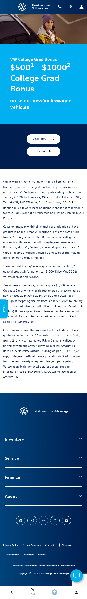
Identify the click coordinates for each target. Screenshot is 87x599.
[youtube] (66, 520)
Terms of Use (12, 554)
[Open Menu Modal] (7, 7)
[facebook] (20, 520)
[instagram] (32, 520)
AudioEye (28, 554)
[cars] (43, 520)
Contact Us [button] (43, 151)
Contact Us (51, 545)
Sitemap (66, 545)
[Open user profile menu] (76, 592)
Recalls (42, 554)
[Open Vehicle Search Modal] (11, 592)
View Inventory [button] (43, 139)
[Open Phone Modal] (59, 6)
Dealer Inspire (67, 565)
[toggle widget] (76, 575)
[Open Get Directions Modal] (70, 6)
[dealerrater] (55, 520)
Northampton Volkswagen (55, 573)
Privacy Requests (31, 545)
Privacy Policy (10, 545)
